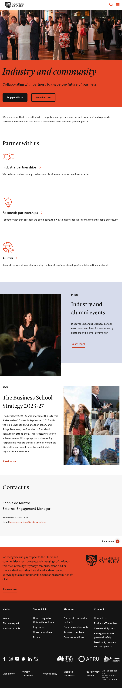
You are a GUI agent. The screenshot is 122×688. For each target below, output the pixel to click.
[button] (111, 5)
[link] (15, 618)
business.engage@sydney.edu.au (27, 522)
